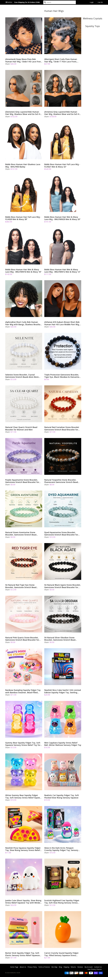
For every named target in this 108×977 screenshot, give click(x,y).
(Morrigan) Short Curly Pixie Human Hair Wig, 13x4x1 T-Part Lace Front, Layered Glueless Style (60, 60)
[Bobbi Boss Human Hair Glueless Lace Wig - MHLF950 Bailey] (23, 141)
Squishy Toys (92, 26)
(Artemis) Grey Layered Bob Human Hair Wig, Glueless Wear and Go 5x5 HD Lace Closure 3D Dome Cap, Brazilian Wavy (62, 113)
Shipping (66, 967)
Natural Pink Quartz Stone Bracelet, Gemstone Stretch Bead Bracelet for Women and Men (22, 638)
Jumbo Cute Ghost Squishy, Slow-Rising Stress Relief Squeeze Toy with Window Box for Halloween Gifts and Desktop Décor (23, 901)
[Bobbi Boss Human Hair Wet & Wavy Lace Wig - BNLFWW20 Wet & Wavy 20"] (62, 193)
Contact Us (98, 967)
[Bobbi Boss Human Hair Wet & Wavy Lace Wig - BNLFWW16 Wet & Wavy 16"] (23, 246)
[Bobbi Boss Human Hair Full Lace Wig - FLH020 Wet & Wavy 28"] (23, 193)
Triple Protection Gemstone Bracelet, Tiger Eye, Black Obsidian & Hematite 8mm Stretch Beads (61, 376)
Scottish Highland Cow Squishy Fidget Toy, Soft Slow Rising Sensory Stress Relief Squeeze (61, 901)
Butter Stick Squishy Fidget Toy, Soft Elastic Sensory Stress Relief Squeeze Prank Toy (22, 954)
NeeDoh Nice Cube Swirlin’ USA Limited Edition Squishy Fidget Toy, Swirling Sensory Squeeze (62, 691)
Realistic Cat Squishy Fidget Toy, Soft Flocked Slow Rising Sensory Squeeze (61, 796)
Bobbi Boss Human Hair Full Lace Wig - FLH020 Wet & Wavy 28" (23, 218)
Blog (60, 967)
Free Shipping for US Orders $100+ (27, 2)
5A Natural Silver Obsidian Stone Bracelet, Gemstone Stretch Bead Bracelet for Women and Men (59, 638)
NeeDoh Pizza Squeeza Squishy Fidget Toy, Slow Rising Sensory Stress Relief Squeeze (22, 849)
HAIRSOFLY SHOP (15, 973)
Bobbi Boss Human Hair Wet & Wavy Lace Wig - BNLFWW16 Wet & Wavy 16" (23, 270)
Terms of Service (44, 967)
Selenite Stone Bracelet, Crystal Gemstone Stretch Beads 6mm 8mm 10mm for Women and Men (22, 376)
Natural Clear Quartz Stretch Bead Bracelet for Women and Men (21, 428)
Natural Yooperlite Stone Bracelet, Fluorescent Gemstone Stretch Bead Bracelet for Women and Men (61, 481)
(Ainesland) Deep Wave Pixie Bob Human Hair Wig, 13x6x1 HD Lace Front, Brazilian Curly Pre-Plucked (23, 60)
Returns (73, 967)
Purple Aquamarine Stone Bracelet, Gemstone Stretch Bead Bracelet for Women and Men (22, 481)
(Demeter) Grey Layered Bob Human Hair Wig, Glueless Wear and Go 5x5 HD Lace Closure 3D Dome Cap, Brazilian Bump (23, 113)
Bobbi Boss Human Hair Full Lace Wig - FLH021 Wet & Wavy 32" (62, 165)
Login (92, 2)
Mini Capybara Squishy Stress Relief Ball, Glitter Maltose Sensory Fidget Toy (62, 744)
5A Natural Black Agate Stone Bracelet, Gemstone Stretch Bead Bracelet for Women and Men (62, 586)
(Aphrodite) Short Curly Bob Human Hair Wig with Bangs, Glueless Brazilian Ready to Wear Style (23, 323)
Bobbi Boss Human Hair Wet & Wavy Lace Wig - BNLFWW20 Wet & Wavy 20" (62, 218)
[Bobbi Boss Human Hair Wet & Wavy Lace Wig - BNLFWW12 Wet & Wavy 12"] (62, 246)
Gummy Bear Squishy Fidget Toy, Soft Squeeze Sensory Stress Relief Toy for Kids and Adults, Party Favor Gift (22, 744)
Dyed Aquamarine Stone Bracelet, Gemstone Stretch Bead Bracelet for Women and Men (61, 533)
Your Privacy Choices (94, 969)
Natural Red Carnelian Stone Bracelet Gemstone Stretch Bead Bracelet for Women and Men (61, 428)
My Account (88, 967)
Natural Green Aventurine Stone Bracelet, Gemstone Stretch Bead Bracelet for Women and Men (20, 533)
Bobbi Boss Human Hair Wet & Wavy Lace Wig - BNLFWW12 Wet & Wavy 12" (62, 270)
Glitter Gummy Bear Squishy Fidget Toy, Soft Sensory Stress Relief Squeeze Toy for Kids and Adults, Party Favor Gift (23, 796)
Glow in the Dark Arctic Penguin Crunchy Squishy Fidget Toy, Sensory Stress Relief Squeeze (61, 849)
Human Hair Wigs (54, 11)
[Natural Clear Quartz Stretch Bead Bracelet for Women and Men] (23, 403)
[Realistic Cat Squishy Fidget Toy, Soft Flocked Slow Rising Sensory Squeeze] (62, 771)
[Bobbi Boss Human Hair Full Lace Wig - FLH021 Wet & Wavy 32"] (62, 141)
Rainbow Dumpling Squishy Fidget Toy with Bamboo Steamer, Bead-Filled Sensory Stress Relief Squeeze (23, 691)
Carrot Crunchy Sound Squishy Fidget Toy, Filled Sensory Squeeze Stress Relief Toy (61, 954)
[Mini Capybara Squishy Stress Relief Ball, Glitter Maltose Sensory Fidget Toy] (62, 719)
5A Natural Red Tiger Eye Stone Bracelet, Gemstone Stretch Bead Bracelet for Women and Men (20, 586)
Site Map (54, 967)
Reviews (80, 967)
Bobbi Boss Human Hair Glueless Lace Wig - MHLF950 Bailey (22, 165)
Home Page (14, 967)
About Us (23, 967)
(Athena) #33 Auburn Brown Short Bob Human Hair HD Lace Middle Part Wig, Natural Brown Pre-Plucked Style (62, 323)
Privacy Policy (32, 967)
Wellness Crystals (92, 18)
